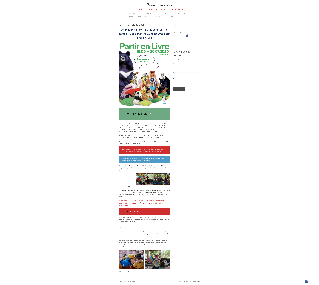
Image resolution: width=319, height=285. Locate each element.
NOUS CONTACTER (157, 17)
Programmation (133, 13)
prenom (175, 78)
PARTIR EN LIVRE (137, 114)
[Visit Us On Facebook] (186, 36)
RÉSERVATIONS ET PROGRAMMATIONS (177, 13)
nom (174, 69)
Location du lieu (173, 17)
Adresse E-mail (177, 59)
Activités (159, 13)
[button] (131, 259)
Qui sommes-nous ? (127, 17)
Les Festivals (147, 13)
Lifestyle (180, 281)
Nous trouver (143, 17)
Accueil (121, 13)
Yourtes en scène (160, 5)
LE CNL (125, 211)
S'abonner (179, 89)
